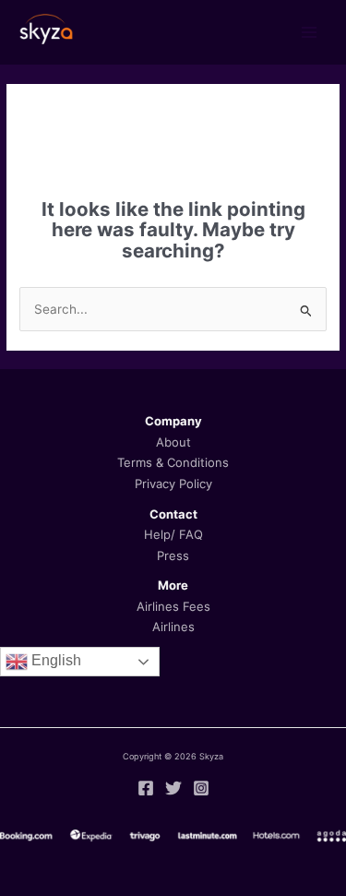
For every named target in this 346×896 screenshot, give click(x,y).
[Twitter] (173, 788)
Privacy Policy (173, 483)
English (54, 660)
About (173, 442)
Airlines (173, 626)
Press (173, 555)
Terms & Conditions (173, 462)
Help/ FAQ (173, 534)
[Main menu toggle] (309, 33)
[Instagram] (201, 788)
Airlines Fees (173, 606)
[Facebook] (145, 788)
